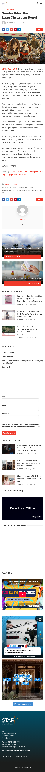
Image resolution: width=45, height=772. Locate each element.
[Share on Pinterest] (15, 29)
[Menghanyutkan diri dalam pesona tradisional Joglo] (22, 679)
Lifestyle (5, 9)
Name (5, 397)
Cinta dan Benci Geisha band (12, 190)
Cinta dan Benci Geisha (25, 187)
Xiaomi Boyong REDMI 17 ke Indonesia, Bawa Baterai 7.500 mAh (30, 478)
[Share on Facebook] (3, 29)
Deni (21, 319)
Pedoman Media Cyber (21, 756)
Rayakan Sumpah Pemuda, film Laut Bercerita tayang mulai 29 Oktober (28, 463)
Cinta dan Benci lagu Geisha (32, 190)
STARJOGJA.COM (9, 69)
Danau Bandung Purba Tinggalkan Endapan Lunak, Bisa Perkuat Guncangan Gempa (29, 330)
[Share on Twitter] (7, 29)
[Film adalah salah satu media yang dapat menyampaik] (22, 637)
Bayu (11, 23)
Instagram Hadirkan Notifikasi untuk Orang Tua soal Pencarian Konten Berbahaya (30, 298)
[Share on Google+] (11, 29)
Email (4, 405)
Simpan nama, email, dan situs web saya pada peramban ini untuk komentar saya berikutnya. (21, 425)
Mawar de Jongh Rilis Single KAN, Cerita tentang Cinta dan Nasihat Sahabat (30, 314)
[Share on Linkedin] (19, 29)
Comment (6, 367)
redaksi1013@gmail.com (21, 751)
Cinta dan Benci (11, 187)
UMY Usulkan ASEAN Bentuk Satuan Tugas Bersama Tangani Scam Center (29, 447)
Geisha (5, 193)
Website (5, 413)
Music (12, 9)
